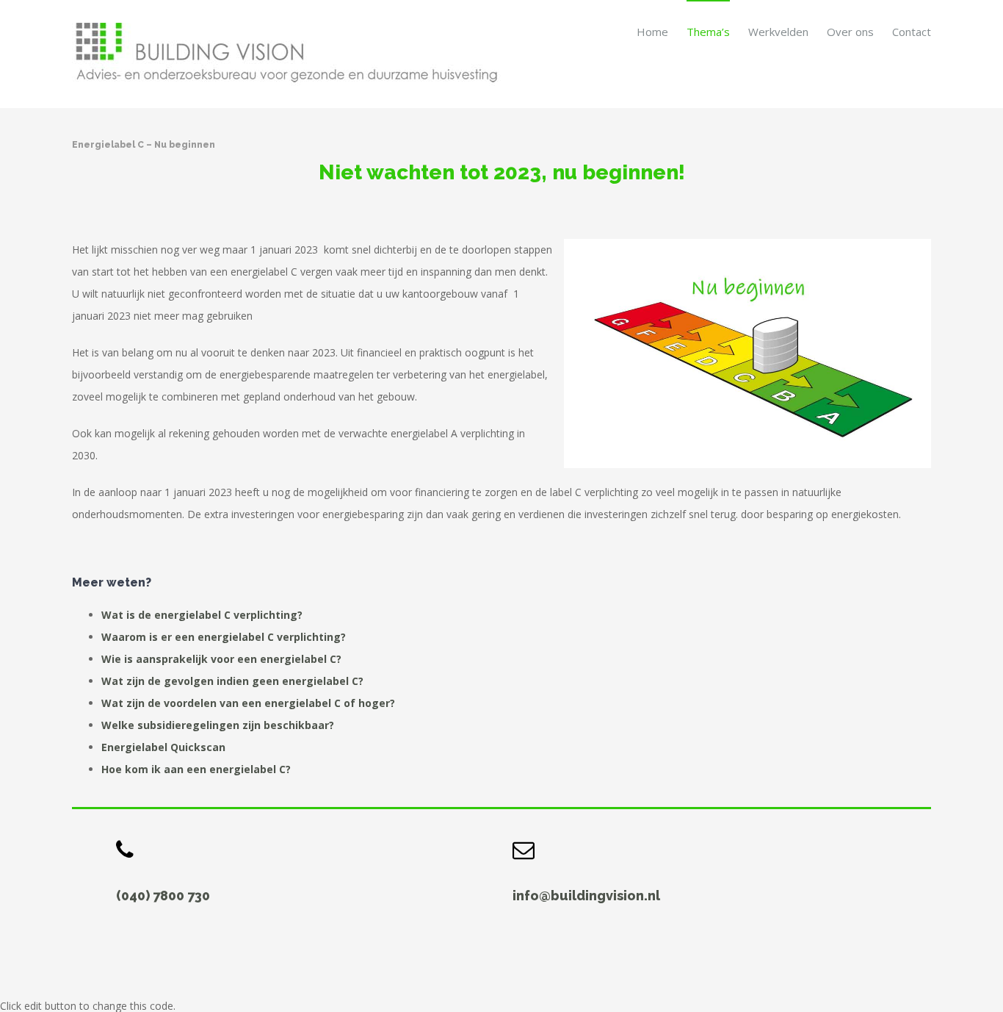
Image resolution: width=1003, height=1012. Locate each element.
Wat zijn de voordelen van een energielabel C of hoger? (248, 703)
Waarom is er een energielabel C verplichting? (223, 637)
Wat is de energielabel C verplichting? (202, 615)
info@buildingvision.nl (586, 895)
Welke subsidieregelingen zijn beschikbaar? (217, 725)
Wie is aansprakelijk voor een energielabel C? (221, 659)
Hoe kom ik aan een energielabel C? (196, 769)
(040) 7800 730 (163, 895)
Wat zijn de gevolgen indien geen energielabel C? (232, 681)
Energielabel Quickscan (163, 747)
